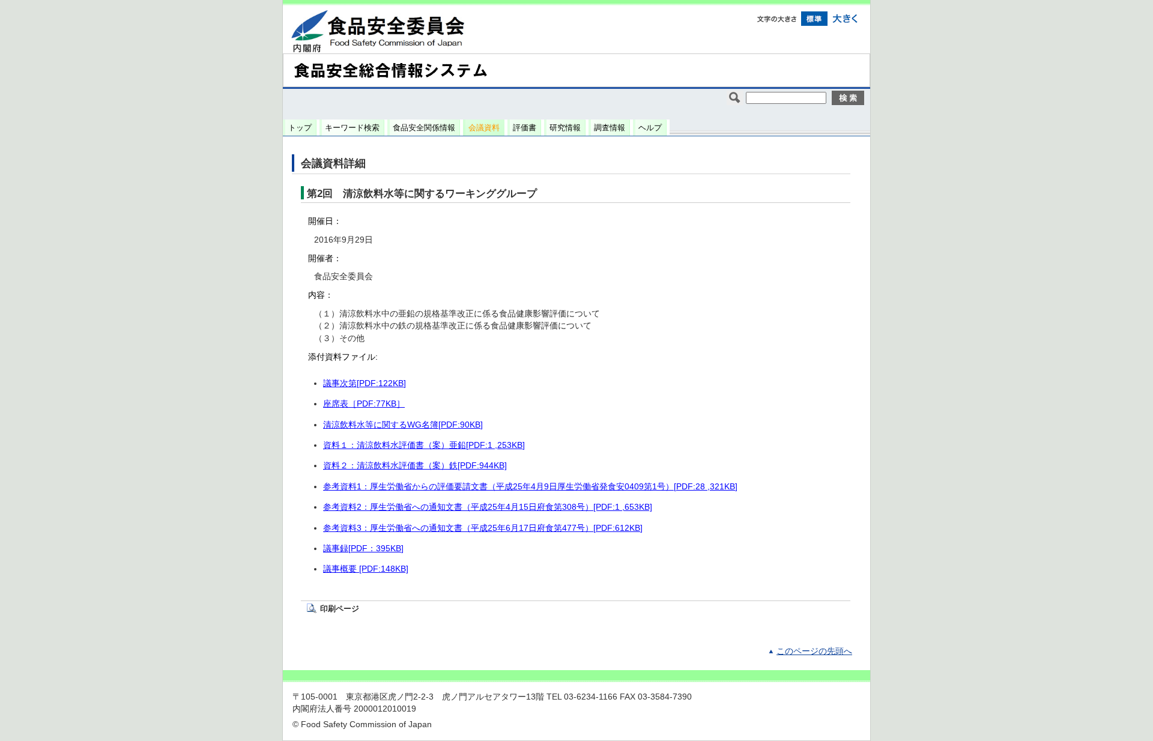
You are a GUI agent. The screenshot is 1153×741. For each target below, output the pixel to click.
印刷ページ (339, 608)
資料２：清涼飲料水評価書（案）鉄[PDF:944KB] (415, 465)
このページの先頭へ (814, 651)
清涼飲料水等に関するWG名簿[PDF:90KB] (403, 424)
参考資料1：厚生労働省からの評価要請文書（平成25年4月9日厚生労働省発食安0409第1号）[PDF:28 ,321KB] (530, 486)
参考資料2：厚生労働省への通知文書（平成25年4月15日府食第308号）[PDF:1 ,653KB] (487, 507)
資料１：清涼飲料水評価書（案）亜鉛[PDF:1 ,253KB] (424, 445)
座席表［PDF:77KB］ (364, 403)
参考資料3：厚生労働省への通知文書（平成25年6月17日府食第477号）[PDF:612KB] (483, 528)
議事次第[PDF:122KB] (364, 383)
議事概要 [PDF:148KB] (365, 568)
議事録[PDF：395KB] (363, 548)
